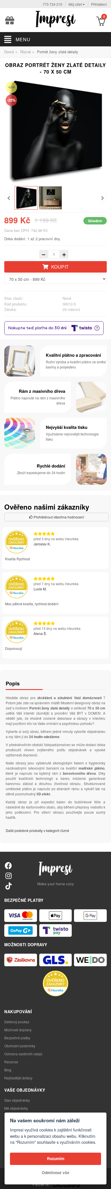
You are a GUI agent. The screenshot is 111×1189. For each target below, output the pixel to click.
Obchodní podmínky (19, 1045)
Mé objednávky (16, 1108)
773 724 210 (52, 4)
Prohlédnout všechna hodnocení (58, 516)
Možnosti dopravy (18, 1029)
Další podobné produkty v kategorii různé (37, 830)
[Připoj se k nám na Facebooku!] (8, 865)
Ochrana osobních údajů (23, 1053)
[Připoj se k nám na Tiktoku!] (8, 885)
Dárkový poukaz (16, 1021)
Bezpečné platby (17, 1037)
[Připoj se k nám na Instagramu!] (8, 875)
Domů (9, 51)
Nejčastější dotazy (18, 1077)
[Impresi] (55, 18)
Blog (7, 1069)
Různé (25, 51)
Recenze (11, 1061)
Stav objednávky (17, 1100)
